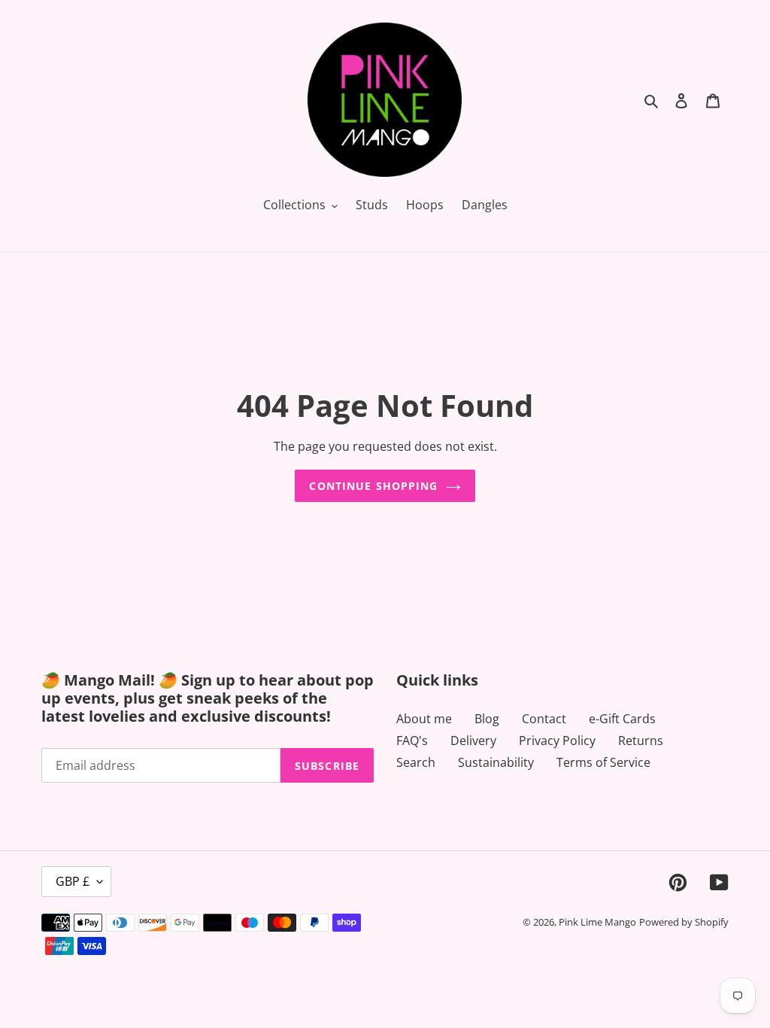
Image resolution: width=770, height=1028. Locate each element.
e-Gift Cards (622, 718)
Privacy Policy (557, 740)
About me (424, 718)
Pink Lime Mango (597, 922)
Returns (640, 740)
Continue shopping (373, 486)
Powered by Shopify (684, 922)
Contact (544, 718)
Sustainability (496, 762)
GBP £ (72, 881)
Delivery (473, 740)
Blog (486, 718)
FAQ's (412, 740)
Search (415, 762)
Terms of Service (603, 762)
